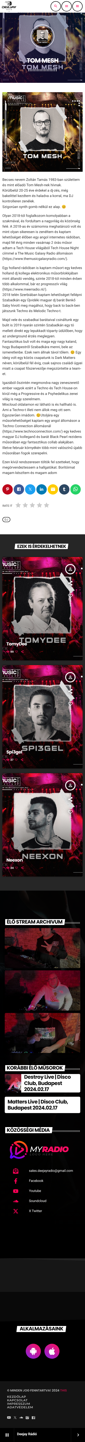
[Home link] (9, 6)
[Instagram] (27, 1418)
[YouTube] (9, 1418)
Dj (6, 519)
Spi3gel (14, 752)
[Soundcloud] (21, 1418)
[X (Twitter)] (15, 1418)
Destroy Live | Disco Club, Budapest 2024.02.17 (47, 1083)
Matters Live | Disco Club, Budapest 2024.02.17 (38, 1104)
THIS (63, 1390)
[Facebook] (33, 1418)
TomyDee (16, 644)
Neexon (14, 860)
